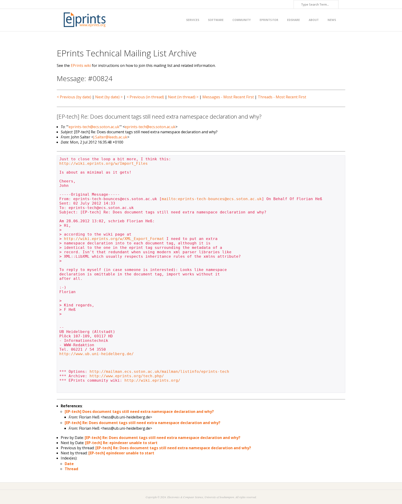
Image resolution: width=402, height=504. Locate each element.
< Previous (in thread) (145, 96)
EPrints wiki (81, 65)
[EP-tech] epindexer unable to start (121, 453)
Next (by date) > (109, 96)
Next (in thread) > (183, 96)
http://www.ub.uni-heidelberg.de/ (96, 354)
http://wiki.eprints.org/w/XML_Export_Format (114, 239)
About (314, 20)
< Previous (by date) (74, 96)
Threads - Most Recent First (282, 96)
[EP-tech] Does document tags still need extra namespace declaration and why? (139, 411)
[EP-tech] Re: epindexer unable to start (121, 442)
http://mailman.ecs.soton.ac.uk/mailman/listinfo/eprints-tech (159, 371)
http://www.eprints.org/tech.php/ (127, 376)
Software (216, 20)
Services (192, 20)
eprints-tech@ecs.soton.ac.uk (94, 126)
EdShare (293, 20)
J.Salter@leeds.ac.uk (110, 137)
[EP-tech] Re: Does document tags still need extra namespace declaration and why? (142, 422)
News (332, 20)
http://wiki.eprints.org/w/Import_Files (103, 163)
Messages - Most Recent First (228, 96)
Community (241, 20)
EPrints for (269, 20)
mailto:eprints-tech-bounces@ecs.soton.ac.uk (212, 199)
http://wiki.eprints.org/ (152, 380)
